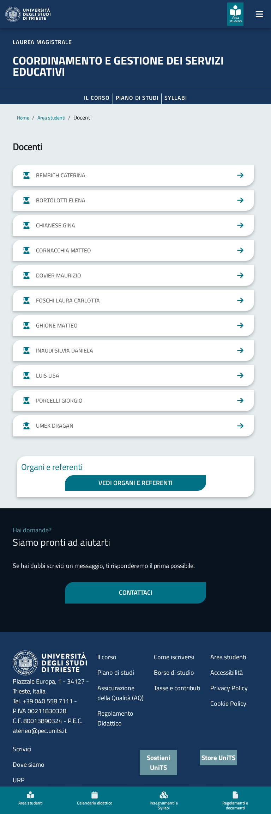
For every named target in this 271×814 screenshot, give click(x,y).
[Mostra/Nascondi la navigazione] (259, 14)
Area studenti (51, 117)
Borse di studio (174, 672)
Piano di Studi (137, 97)
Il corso (97, 97)
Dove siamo (28, 764)
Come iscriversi (174, 657)
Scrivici (22, 749)
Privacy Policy (229, 688)
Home (23, 117)
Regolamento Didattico (115, 718)
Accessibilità (226, 672)
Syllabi (175, 97)
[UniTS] (27, 14)
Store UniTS (218, 757)
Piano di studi (115, 672)
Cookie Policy (228, 703)
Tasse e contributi (177, 688)
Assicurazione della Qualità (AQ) (120, 693)
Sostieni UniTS (158, 762)
